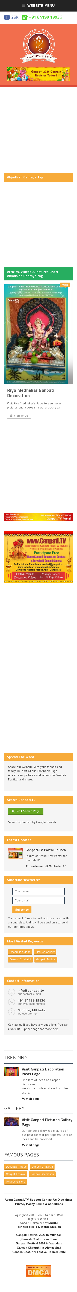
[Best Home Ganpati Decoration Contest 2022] (38, 533)
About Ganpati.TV (17, 1199)
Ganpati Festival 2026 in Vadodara (39, 1243)
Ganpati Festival (46, 959)
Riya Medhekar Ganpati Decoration (31, 393)
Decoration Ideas (20, 952)
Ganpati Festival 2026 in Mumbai (38, 1235)
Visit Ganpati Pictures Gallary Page (47, 1122)
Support (35, 1199)
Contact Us (49, 1199)
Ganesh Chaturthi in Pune (39, 1239)
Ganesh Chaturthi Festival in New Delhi (39, 1252)
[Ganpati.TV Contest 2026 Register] (38, 68)
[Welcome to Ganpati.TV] (38, 514)
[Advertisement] (38, 130)
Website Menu (41, 5)
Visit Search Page (27, 811)
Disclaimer (65, 1199)
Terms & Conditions (49, 1204)
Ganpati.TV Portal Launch (46, 849)
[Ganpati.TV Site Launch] (15, 853)
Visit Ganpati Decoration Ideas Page (43, 1071)
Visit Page (21, 415)
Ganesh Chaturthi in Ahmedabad (39, 1247)
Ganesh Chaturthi (20, 959)
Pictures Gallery (45, 952)
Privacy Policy (25, 1204)
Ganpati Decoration (42, 1174)
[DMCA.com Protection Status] (38, 1266)
